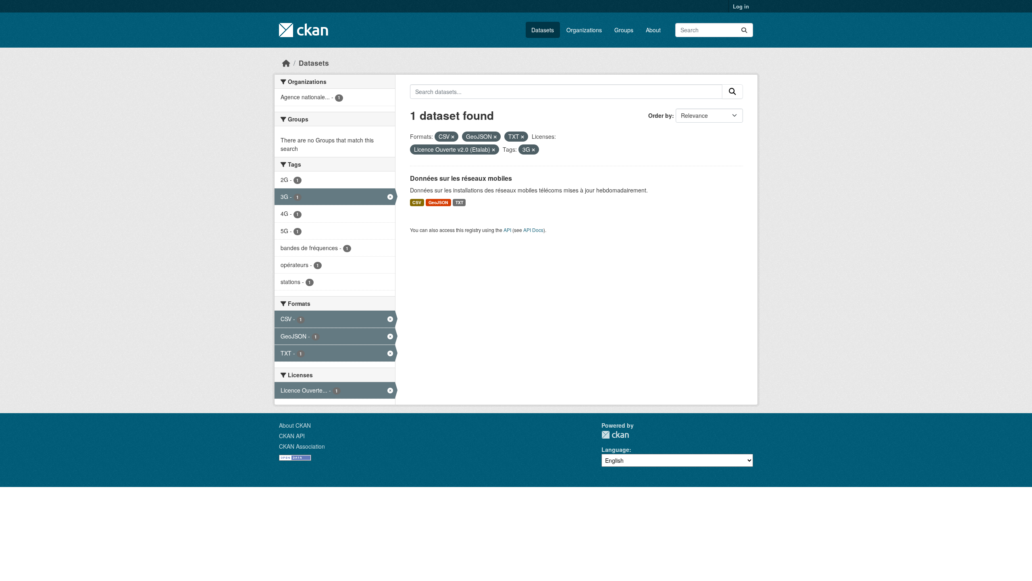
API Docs (533, 229)
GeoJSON (438, 202)
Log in (741, 6)
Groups (623, 30)
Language (615, 449)
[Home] (286, 63)
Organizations (584, 30)
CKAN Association (302, 446)
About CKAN (295, 425)
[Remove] (452, 137)
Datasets (542, 30)
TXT (459, 202)
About (653, 30)
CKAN (615, 435)
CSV (416, 202)
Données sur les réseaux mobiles (461, 178)
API (507, 229)
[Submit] (744, 30)
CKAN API (292, 436)
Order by (660, 115)
